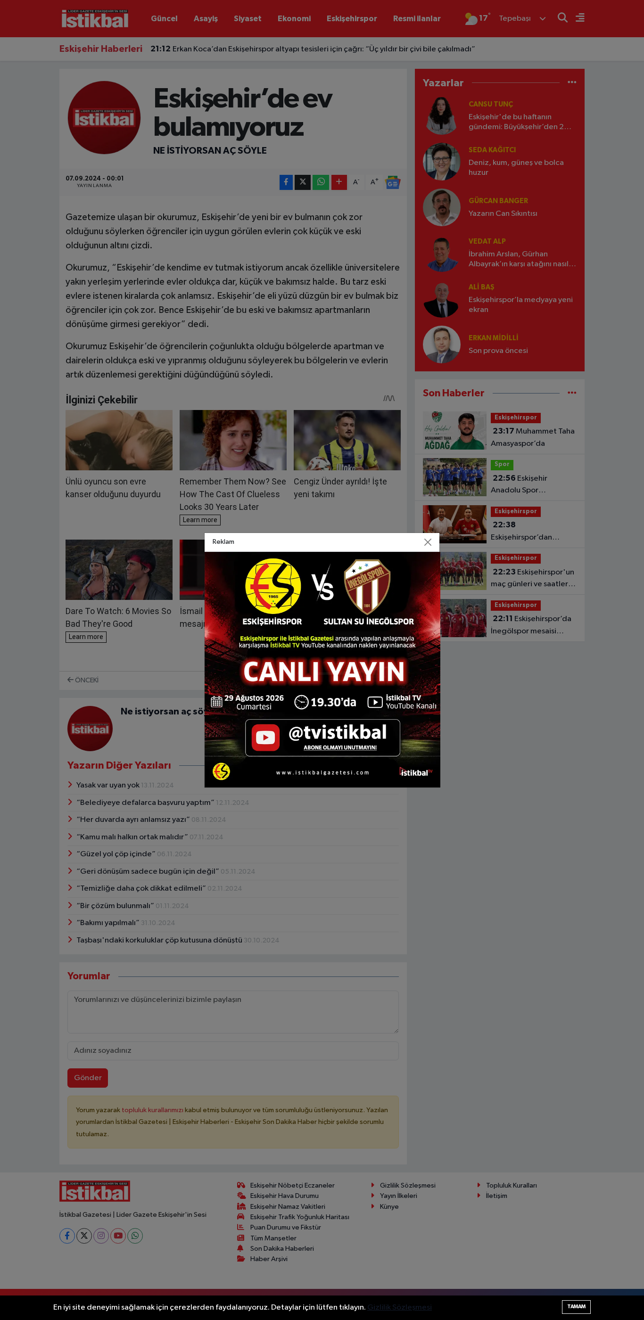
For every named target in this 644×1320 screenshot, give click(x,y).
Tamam (576, 1306)
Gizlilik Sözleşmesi (399, 1308)
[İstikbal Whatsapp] (322, 669)
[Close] (428, 541)
